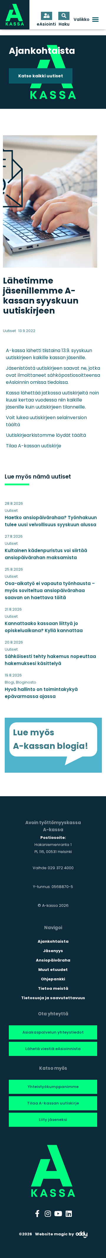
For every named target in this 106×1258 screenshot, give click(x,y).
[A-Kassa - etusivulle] (14, 14)
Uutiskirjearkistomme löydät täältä (46, 435)
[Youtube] (58, 1214)
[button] (86, 19)
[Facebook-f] (37, 1214)
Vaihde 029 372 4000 (53, 868)
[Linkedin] (69, 1214)
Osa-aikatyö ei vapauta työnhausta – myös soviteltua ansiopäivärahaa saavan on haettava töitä (50, 590)
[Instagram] (48, 1214)
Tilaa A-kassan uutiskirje (33, 445)
